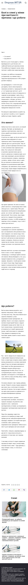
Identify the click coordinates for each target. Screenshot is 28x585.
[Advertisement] (14, 35)
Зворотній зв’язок (5, 580)
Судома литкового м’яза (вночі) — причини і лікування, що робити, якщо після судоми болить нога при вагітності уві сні (13, 557)
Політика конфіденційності (17, 580)
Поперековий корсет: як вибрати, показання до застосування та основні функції (13, 521)
